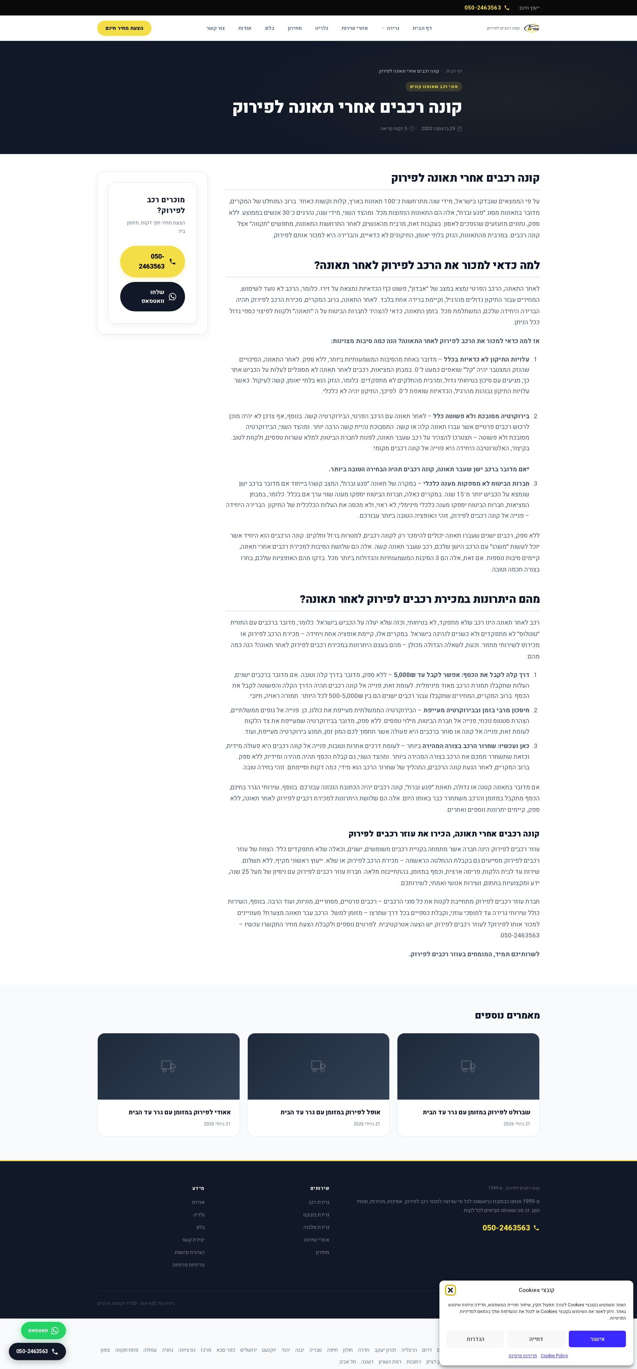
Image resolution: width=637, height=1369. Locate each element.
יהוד (285, 1350)
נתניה (167, 1350)
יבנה (299, 1350)
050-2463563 (482, 8)
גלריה (321, 28)
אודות (244, 28)
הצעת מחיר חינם (124, 28)
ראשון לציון (438, 1362)
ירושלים (248, 1350)
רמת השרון (390, 1362)
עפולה (150, 1350)
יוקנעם (269, 1350)
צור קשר (215, 28)
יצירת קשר (193, 1240)
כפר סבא (225, 1350)
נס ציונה (186, 1350)
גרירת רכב (319, 1202)
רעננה (367, 1362)
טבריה (315, 1350)
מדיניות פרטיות (523, 1355)
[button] (450, 1290)
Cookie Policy (554, 1355)
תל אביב (347, 1362)
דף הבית (422, 28)
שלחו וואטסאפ (152, 296)
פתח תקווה (126, 1350)
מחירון (295, 28)
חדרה (363, 1350)
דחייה (536, 1339)
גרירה (393, 28)
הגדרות (475, 1339)
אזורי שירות (354, 28)
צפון (105, 1350)
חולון (348, 1350)
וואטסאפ (38, 1330)
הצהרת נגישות (190, 1252)
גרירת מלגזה (316, 1227)
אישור (597, 1339)
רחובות (414, 1362)
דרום (427, 1350)
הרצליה (409, 1350)
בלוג (270, 28)
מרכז (206, 1350)
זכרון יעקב (385, 1350)
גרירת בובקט (316, 1215)
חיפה (332, 1350)
